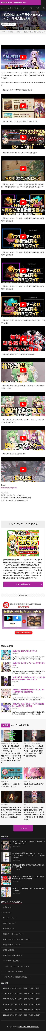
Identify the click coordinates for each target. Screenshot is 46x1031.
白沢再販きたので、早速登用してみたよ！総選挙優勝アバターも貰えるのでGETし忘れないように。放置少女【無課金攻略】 (33, 751)
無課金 (12, 24)
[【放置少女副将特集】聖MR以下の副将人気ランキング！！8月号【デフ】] (6, 869)
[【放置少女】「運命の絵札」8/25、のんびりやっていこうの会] (6, 892)
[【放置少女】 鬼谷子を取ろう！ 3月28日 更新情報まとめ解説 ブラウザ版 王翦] (6, 707)
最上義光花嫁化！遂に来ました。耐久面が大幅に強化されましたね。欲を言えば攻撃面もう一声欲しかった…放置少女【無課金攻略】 (11, 812)
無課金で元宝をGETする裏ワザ (13, 955)
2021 (5, 1015)
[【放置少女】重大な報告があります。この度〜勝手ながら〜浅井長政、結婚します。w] (6, 681)
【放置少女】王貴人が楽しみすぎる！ (24, 651)
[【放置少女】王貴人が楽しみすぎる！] (6, 655)
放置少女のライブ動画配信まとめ (29, 1026)
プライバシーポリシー (10, 918)
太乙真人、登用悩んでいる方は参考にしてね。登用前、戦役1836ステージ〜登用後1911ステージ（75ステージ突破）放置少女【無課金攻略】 (34, 813)
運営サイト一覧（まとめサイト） (13, 934)
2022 (5, 1009)
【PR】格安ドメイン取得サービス (13, 971)
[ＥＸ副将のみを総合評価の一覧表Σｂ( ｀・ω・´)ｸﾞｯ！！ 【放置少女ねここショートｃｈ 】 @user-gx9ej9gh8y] (6, 857)
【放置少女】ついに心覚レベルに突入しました (11, 785)
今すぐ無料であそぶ (23, 584)
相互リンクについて (9, 923)
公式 (9, 8)
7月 (24, 988)
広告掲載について (8, 928)
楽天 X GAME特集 (8, 950)
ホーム (3, 8)
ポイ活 (37, 8)
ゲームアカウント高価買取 (11, 961)
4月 (16, 988)
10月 (31, 993)
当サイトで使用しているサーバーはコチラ (16, 939)
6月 (21, 988)
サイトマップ (7, 912)
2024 (5, 999)
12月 (38, 993)
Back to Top (23, 828)
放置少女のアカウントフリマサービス (17, 966)
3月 (13, 988)
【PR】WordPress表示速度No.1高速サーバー (17, 977)
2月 (11, 988)
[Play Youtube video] (23, 57)
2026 (5, 988)
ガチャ (24, 8)
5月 (19, 988)
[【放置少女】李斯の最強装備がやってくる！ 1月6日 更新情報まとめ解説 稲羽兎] (6, 693)
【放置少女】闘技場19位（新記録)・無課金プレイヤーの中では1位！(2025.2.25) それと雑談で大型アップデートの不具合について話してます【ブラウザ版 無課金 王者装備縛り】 (11, 754)
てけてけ (16, 8)
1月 (8, 988)
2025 (5, 993)
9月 (29, 993)
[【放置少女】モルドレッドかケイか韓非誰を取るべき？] (6, 667)
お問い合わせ (7, 907)
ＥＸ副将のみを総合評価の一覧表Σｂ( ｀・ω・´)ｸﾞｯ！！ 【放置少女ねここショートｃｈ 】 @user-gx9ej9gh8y (28, 855)
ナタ (31, 8)
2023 (5, 1004)
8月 (26, 988)
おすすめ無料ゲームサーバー (12, 944)
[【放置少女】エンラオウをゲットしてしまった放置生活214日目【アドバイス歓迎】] (6, 880)
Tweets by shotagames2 (9, 488)
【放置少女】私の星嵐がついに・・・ (33, 785)
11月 (35, 993)
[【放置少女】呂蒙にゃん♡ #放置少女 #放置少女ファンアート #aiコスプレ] (6, 845)
